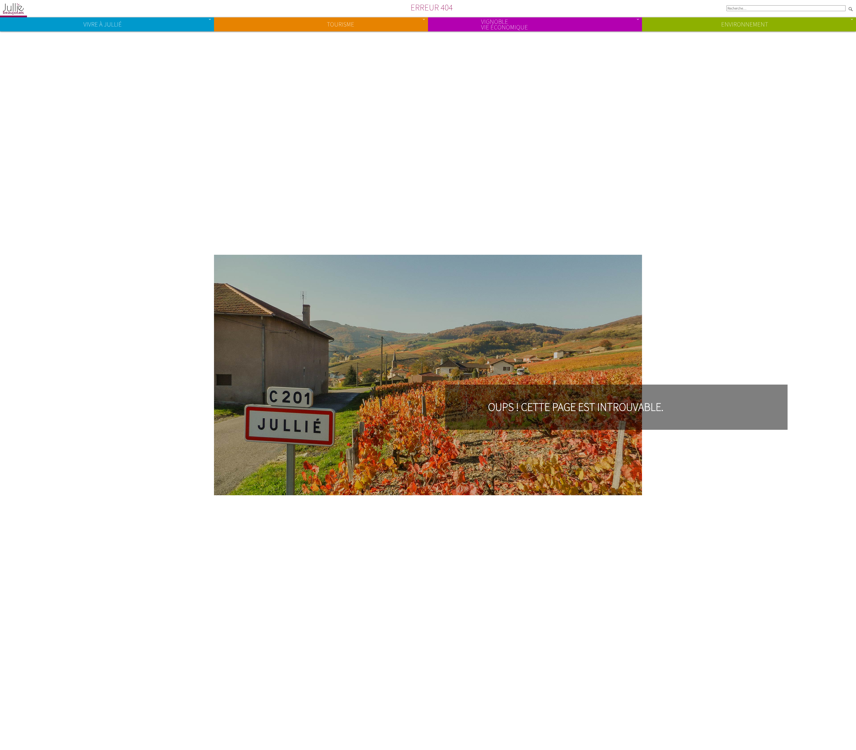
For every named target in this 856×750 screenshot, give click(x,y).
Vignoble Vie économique (504, 24)
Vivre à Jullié (102, 24)
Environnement (744, 24)
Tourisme (340, 24)
